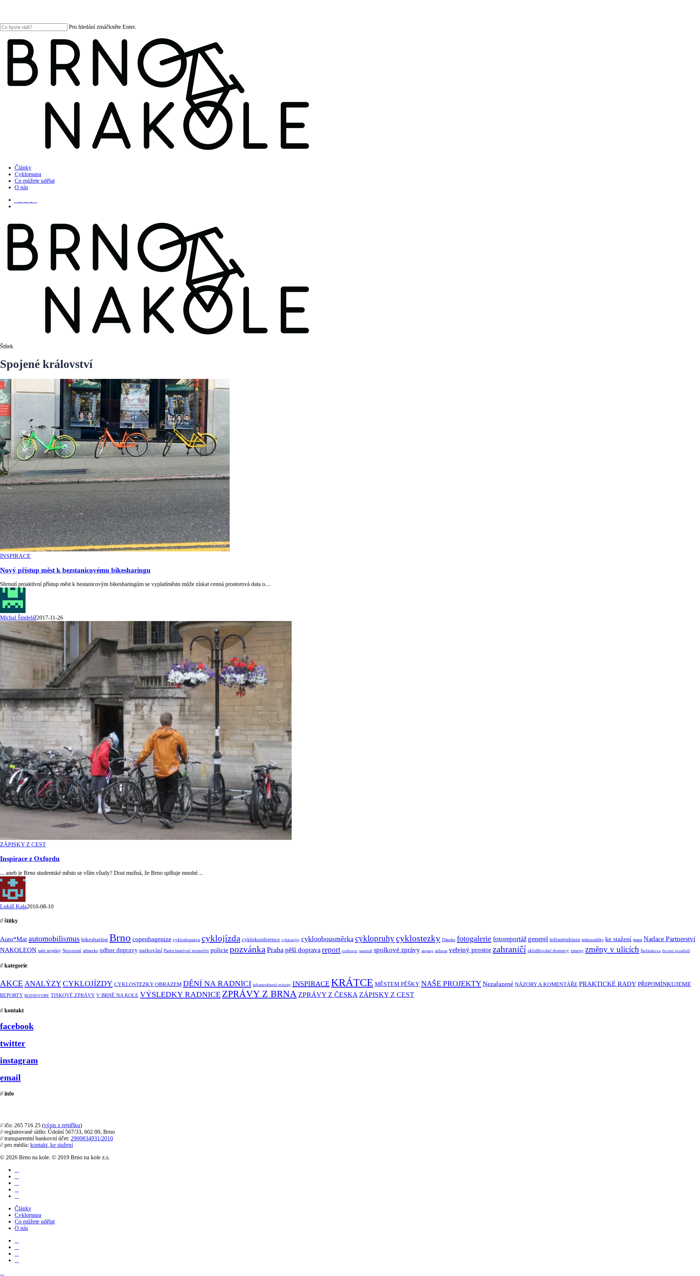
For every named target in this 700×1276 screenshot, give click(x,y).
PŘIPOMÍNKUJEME (664, 984)
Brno (120, 937)
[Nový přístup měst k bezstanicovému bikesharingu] (115, 549)
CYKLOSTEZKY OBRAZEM (148, 984)
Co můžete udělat (35, 1221)
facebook (17, 1026)
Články (23, 1208)
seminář (365, 951)
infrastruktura (564, 939)
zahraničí (509, 949)
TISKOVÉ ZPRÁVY (73, 995)
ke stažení (618, 939)
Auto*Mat (13, 939)
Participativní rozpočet (186, 950)
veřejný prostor (470, 950)
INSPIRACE (15, 556)
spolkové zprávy (397, 950)
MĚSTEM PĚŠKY (397, 984)
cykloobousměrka (327, 939)
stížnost (441, 951)
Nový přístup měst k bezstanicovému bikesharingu (75, 570)
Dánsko (448, 939)
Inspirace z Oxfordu (30, 858)
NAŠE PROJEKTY (451, 983)
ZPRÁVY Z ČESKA (328, 994)
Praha (275, 950)
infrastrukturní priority (272, 985)
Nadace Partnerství (669, 939)
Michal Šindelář (18, 617)
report (331, 949)
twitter (13, 1043)
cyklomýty (290, 940)
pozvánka (247, 949)
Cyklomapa (28, 1215)
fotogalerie (474, 938)
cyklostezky (418, 938)
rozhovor (350, 951)
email (10, 1077)
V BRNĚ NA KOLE (117, 995)
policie (219, 950)
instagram (19, 1060)
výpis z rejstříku (62, 1125)
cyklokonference (261, 939)
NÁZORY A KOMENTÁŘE (546, 984)
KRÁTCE (352, 982)
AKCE (11, 983)
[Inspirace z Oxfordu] (146, 838)
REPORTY (11, 995)
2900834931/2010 (92, 1138)
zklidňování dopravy (548, 950)
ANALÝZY (42, 984)
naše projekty (49, 950)
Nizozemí (71, 950)
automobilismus (54, 938)
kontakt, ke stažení (51, 1145)
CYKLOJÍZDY (88, 983)
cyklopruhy (374, 938)
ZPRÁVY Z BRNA (259, 994)
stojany (427, 951)
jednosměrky (593, 939)
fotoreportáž (509, 939)
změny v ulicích (612, 949)
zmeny (577, 950)
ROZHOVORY (36, 996)
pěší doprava (302, 950)
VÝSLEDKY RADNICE (180, 994)
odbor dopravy (119, 950)
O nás (21, 1228)
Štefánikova (651, 951)
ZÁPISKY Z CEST (23, 844)
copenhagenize (151, 939)
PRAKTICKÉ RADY (607, 984)
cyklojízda (221, 938)
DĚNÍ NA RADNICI (217, 983)
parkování (150, 950)
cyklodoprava (186, 939)
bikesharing (94, 939)
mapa (637, 939)
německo (90, 950)
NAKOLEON (18, 950)
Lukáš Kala (13, 906)
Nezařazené (498, 984)
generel (538, 939)
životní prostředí (676, 951)
